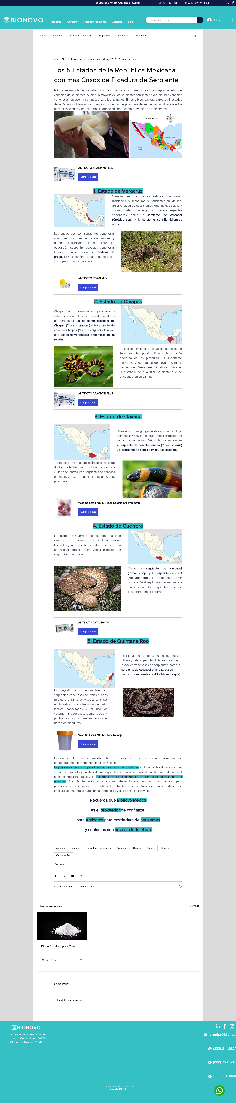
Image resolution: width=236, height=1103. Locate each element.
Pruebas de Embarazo (80, 35)
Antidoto (57, 35)
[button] (194, 35)
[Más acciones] (180, 59)
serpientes (76, 848)
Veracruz (122, 848)
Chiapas (137, 848)
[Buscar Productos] (200, 20)
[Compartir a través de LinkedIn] (72, 875)
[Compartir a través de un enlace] (81, 875)
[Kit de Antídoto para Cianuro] (62, 926)
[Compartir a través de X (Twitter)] (64, 875)
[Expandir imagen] (91, 134)
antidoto (60, 848)
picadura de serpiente (100, 848)
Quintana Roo (63, 855)
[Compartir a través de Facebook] (55, 875)
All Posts (41, 35)
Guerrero (166, 848)
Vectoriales (123, 35)
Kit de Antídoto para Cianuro (60, 946)
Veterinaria (141, 35)
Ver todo (194, 905)
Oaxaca (151, 848)
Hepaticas (104, 35)
